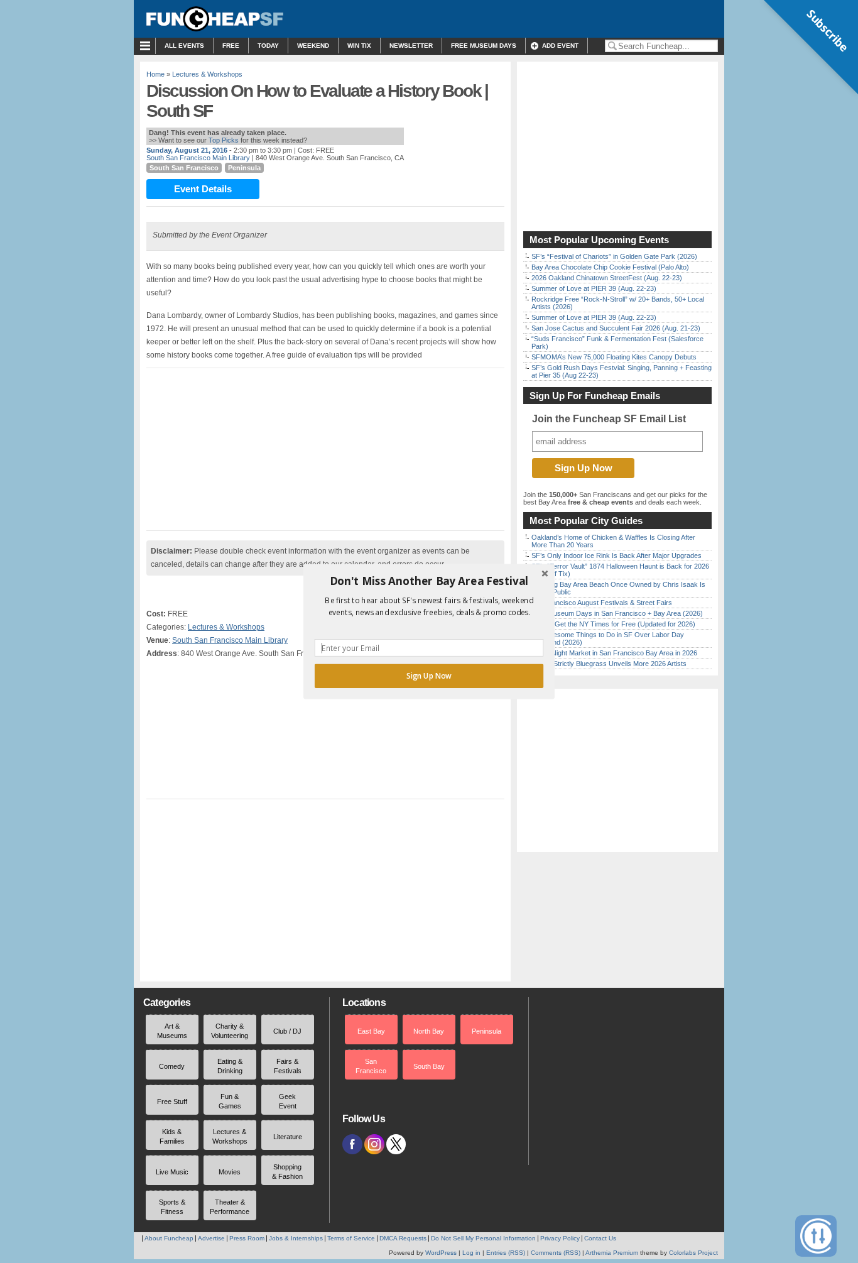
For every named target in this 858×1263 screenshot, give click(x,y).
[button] (429, 581)
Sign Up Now (429, 676)
